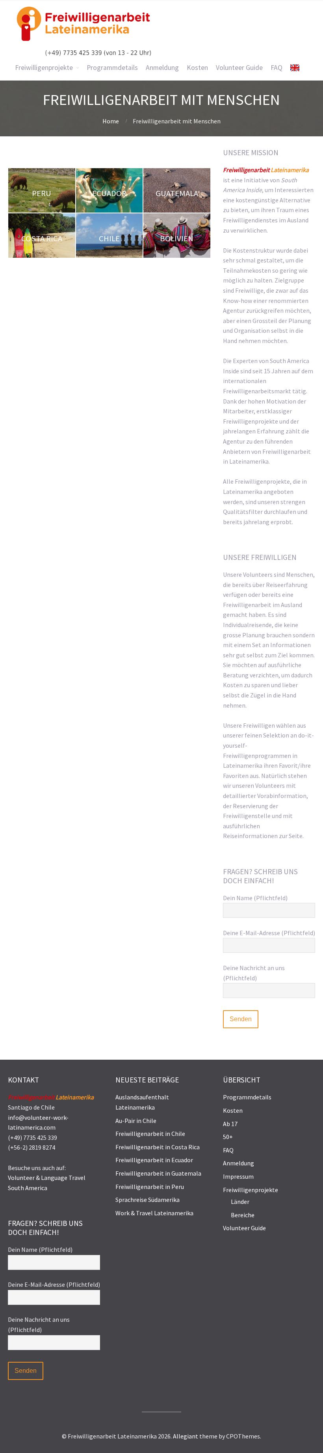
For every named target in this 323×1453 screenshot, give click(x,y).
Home (110, 121)
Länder (240, 1201)
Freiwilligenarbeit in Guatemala (158, 1173)
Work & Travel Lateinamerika (154, 1213)
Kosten (233, 1110)
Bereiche (242, 1215)
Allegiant (185, 1436)
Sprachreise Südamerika (147, 1199)
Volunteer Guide (244, 1228)
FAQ (228, 1150)
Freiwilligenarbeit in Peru (149, 1187)
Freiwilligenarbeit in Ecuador (154, 1160)
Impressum (238, 1176)
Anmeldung (238, 1163)
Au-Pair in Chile (135, 1121)
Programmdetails (247, 1097)
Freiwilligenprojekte (250, 1190)
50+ (228, 1137)
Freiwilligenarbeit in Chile (150, 1133)
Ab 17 (230, 1124)
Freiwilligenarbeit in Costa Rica (157, 1147)
